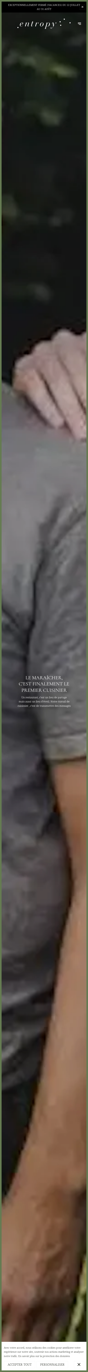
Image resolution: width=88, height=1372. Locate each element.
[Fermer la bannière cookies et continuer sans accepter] (79, 1364)
